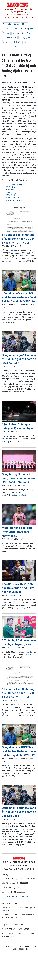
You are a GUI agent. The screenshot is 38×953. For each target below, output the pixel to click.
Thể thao (7, 29)
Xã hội (16, 24)
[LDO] (19, 222)
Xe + (25, 42)
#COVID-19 (10, 195)
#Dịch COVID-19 (12, 198)
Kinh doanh (18, 29)
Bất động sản (24, 38)
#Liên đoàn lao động (14, 184)
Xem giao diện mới (10, 46)
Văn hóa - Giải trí (10, 38)
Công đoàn (26, 33)
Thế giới (17, 42)
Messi (4, 543)
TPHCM (5, 436)
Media (24, 24)
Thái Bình (31, 108)
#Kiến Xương (11, 192)
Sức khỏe (7, 42)
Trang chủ (7, 24)
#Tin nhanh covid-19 (14, 200)
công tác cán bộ (19, 495)
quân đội (28, 652)
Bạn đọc (15, 33)
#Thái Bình (10, 190)
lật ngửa (5, 439)
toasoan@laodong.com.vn (17, 896)
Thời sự (6, 33)
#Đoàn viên (10, 187)
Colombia (14, 600)
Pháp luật (29, 29)
